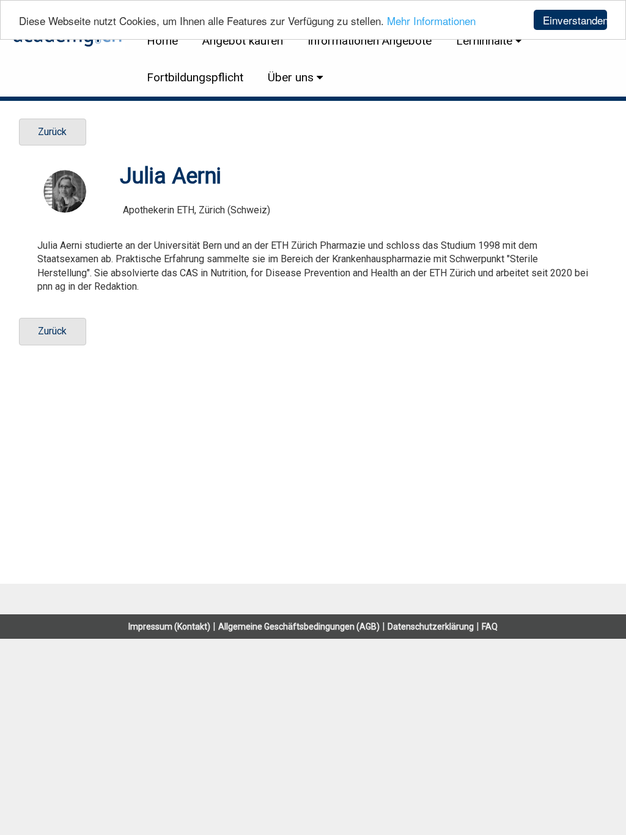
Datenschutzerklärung (431, 626)
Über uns (291, 77)
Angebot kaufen (242, 41)
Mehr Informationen (431, 20)
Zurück (52, 132)
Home (162, 41)
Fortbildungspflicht (195, 77)
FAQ (490, 626)
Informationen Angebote (369, 41)
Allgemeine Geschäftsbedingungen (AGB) (299, 626)
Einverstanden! (575, 20)
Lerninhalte (484, 41)
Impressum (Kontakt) (169, 626)
